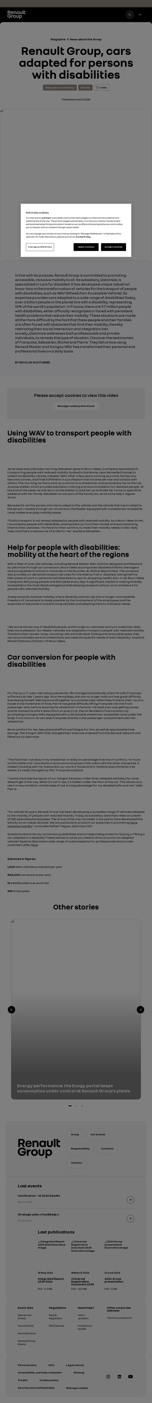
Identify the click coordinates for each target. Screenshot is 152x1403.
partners (47, 218)
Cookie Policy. (83, 237)
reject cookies (86, 247)
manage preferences (40, 247)
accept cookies (114, 247)
